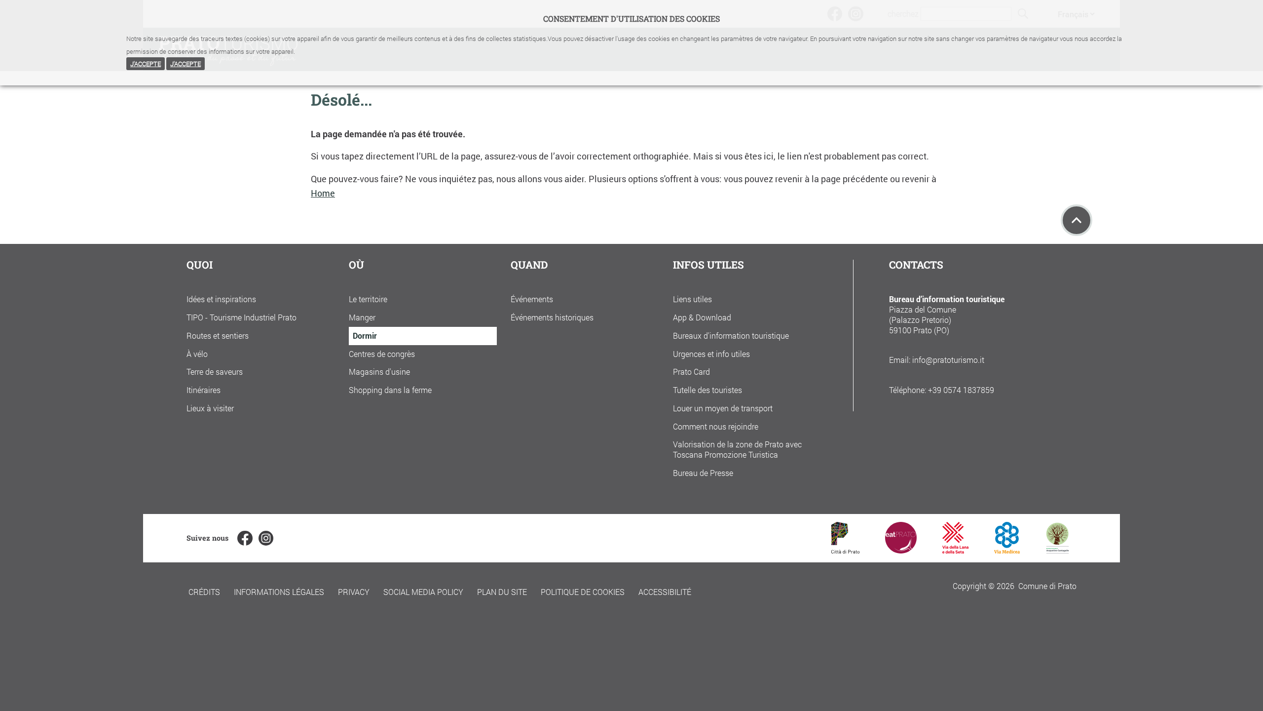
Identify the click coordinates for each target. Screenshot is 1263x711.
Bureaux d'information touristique (731, 335)
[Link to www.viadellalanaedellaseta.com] (955, 550)
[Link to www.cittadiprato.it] (845, 550)
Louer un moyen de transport (723, 408)
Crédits (204, 592)
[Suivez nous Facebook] (244, 538)
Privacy (354, 592)
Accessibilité (664, 592)
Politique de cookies (583, 592)
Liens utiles (692, 299)
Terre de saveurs (214, 371)
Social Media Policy (423, 592)
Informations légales (279, 592)
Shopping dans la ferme (390, 390)
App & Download (702, 317)
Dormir (365, 335)
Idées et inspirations (221, 299)
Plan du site (502, 592)
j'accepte (145, 64)
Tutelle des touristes (707, 390)
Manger (362, 317)
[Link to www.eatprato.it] (901, 550)
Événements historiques (552, 317)
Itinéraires (203, 390)
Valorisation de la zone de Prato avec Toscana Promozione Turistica (737, 449)
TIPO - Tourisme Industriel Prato (241, 317)
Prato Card (691, 371)
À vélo (197, 354)
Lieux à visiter (210, 408)
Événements (532, 299)
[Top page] (1076, 220)
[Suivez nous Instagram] (266, 538)
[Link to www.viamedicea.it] (1007, 550)
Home (323, 193)
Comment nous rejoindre (715, 426)
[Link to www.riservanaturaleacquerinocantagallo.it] (1057, 550)
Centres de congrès (382, 354)
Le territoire (368, 299)
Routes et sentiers (217, 335)
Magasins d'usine (379, 371)
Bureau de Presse (703, 473)
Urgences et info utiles (711, 354)
